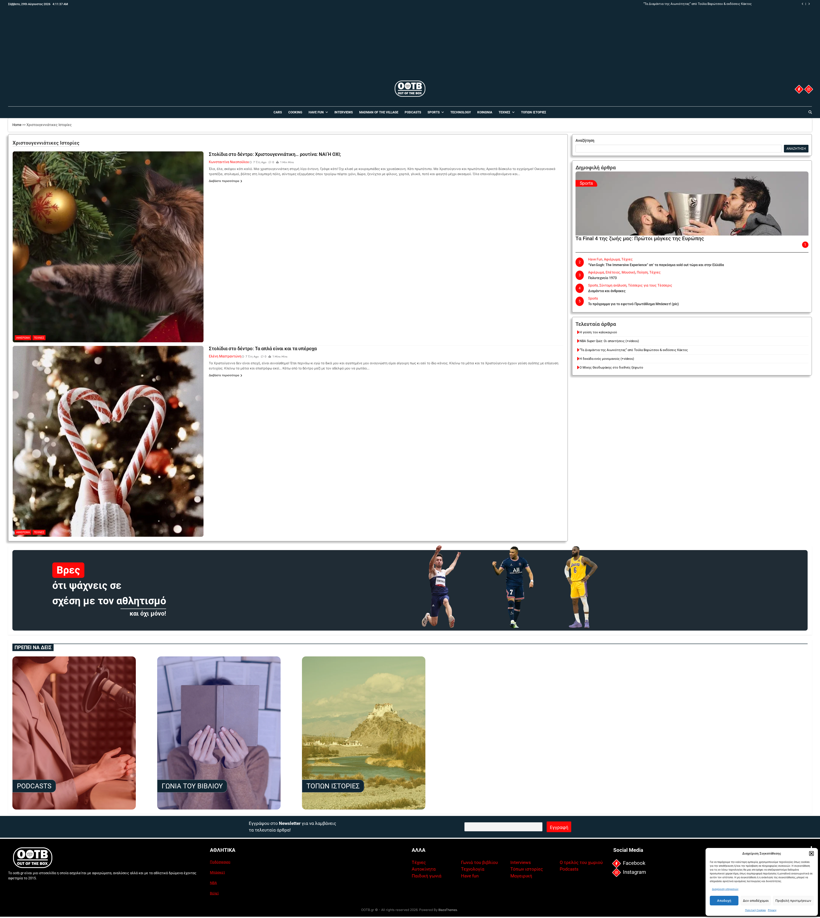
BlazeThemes (447, 910)
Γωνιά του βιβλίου (479, 862)
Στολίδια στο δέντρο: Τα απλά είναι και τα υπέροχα (263, 348)
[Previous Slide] (802, 4)
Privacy (772, 910)
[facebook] (798, 89)
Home (16, 125)
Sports (434, 112)
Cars (278, 112)
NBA (213, 883)
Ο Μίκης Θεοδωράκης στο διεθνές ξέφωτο (611, 367)
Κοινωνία (484, 112)
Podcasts (413, 112)
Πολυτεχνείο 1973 (602, 278)
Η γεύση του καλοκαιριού (598, 332)
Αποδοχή (724, 901)
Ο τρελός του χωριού (581, 862)
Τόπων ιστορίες (526, 869)
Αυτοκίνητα (424, 869)
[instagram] (808, 89)
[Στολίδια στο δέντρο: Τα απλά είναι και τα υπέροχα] (108, 372)
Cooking (295, 112)
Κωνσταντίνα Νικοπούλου (229, 162)
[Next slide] (809, 4)
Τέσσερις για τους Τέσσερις (650, 285)
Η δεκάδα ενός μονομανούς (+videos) (724, 4)
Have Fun (316, 112)
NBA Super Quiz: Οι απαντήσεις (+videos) (609, 341)
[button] (811, 853)
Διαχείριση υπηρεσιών (725, 889)
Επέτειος (613, 272)
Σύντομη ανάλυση (613, 285)
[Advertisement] (410, 48)
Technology (460, 112)
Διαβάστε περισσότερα (224, 181)
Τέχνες (504, 112)
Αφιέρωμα (23, 338)
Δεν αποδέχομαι (756, 901)
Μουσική (628, 272)
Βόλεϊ (214, 893)
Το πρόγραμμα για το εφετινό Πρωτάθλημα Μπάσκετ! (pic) (633, 304)
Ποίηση (642, 272)
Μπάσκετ (217, 872)
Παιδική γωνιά (426, 875)
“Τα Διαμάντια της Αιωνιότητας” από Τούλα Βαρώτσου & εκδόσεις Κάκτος (634, 350)
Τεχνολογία (472, 869)
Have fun (470, 875)
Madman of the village (378, 112)
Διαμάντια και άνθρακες (606, 291)
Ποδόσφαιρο (220, 862)
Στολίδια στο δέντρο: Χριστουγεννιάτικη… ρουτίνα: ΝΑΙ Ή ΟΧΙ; (275, 154)
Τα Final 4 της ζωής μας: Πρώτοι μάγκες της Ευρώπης (639, 239)
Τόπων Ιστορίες (533, 112)
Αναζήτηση (584, 140)
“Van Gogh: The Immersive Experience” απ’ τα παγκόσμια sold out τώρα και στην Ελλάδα (656, 265)
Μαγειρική (521, 875)
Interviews (343, 112)
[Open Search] (810, 112)
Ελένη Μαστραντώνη (225, 356)
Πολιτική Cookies (755, 910)
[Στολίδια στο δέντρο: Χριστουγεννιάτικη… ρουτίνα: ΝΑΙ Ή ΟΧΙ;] (108, 178)
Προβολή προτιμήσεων (793, 901)
